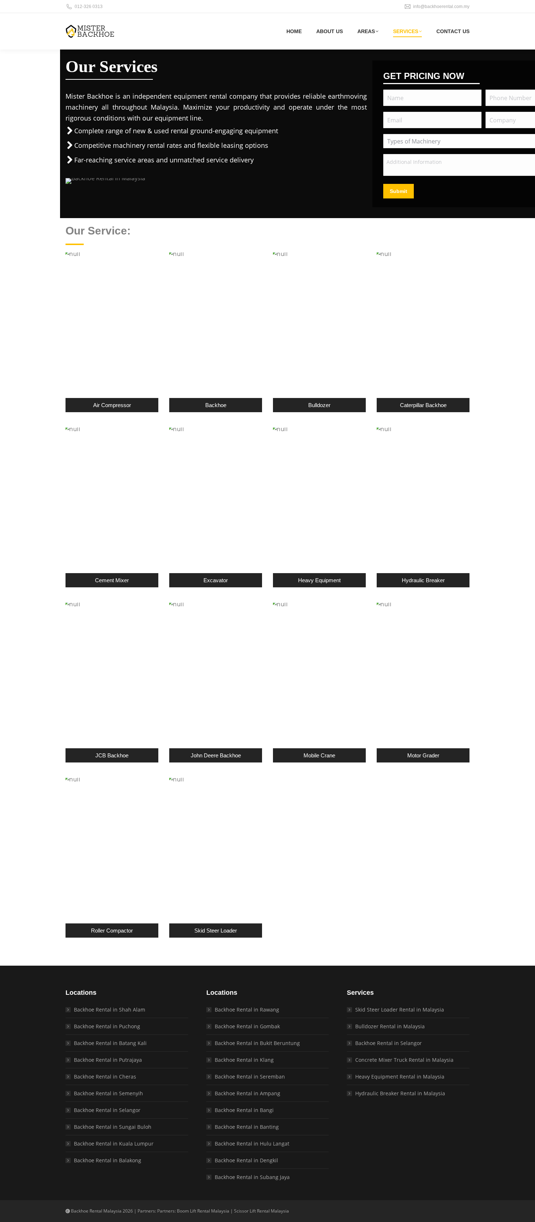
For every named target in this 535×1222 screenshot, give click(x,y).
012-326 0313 (89, 6)
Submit (398, 191)
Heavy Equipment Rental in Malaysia (399, 1076)
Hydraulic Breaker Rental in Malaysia (400, 1093)
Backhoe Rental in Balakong (107, 1160)
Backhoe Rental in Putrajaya (108, 1059)
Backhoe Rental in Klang (244, 1059)
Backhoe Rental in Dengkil (246, 1160)
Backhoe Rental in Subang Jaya (252, 1177)
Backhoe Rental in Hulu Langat (252, 1143)
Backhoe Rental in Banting (247, 1126)
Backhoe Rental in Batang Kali (110, 1043)
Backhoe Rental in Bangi (244, 1110)
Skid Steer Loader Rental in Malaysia (399, 1009)
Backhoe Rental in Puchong (107, 1026)
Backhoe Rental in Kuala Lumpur (114, 1143)
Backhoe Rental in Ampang (247, 1093)
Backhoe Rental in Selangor (107, 1110)
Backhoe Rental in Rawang (247, 1009)
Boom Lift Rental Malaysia (203, 1211)
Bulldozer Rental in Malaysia (390, 1026)
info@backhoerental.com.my (441, 6)
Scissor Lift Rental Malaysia (261, 1211)
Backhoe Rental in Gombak (247, 1026)
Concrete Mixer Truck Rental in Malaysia (404, 1059)
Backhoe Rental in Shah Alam (109, 1009)
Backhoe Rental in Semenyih (108, 1093)
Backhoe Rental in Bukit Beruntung (257, 1043)
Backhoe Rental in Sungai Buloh (112, 1126)
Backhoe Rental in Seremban (250, 1076)
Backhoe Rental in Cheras (105, 1076)
